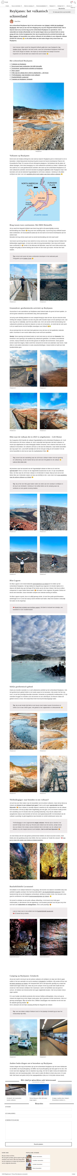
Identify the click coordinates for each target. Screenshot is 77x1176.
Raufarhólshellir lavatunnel (45, 911)
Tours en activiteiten (16, 6)
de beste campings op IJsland (19, 983)
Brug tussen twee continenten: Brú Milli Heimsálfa (27, 66)
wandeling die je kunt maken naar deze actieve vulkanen (44, 174)
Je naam (8, 1106)
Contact (73, 1174)
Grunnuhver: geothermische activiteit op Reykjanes (27, 68)
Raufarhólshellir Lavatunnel (20, 77)
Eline (19, 21)
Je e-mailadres (10, 1113)
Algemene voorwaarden (23, 1174)
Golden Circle (27, 258)
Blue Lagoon (16, 70)
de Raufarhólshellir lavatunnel (52, 892)
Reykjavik (52, 6)
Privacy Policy (15, 1174)
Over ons (69, 6)
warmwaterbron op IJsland (41, 584)
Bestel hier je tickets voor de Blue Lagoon (27, 607)
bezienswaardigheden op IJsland (39, 896)
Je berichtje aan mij (12, 1120)
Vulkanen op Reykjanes (19, 64)
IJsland (7, 6)
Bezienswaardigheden (41, 6)
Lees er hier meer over (19, 462)
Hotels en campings (28, 6)
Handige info (60, 6)
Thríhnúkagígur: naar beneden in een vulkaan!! (26, 75)
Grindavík (42, 981)
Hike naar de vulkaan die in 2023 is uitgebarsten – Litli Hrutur (30, 73)
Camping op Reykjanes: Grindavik (22, 79)
